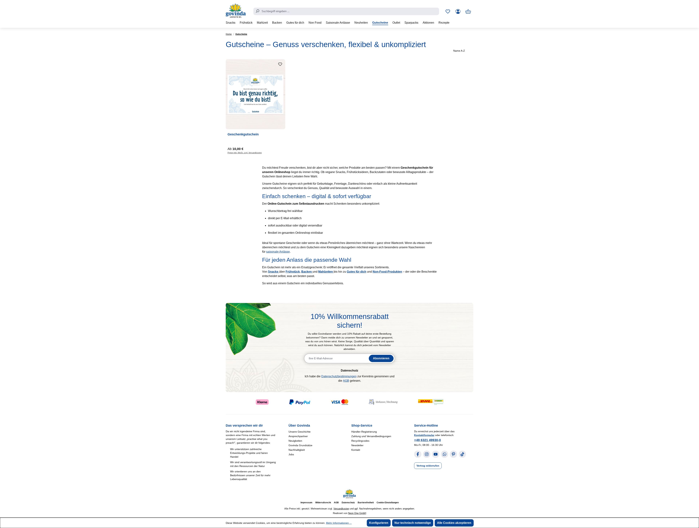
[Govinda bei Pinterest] (453, 454)
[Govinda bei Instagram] (426, 454)
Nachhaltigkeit (297, 449)
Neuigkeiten (295, 440)
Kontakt (355, 449)
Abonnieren (381, 358)
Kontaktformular (424, 435)
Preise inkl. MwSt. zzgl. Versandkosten (245, 153)
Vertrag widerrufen (427, 465)
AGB (346, 380)
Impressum (306, 502)
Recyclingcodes (360, 440)
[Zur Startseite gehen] (236, 11)
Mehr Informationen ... (339, 522)
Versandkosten (341, 508)
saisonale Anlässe (278, 251)
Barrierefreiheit (366, 502)
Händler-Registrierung (364, 431)
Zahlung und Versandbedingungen (371, 436)
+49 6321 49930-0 (427, 440)
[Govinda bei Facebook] (417, 454)
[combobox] (346, 11)
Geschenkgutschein (243, 134)
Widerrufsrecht (323, 502)
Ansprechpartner (298, 436)
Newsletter (357, 445)
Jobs (291, 454)
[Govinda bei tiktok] (462, 454)
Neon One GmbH (357, 513)
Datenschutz (348, 502)
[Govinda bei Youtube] (435, 454)
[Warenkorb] (468, 11)
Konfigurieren (378, 522)
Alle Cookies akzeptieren (454, 522)
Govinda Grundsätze (300, 445)
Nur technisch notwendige (412, 522)
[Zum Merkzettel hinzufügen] (280, 64)
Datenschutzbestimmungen (339, 376)
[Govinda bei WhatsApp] (444, 454)
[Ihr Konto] (458, 11)
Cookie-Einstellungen (388, 502)
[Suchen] (257, 11)
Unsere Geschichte (300, 431)
